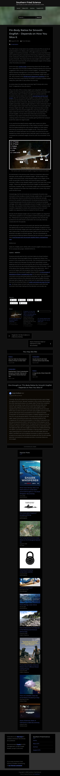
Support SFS (40, 8)
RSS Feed (20, 736)
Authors (32, 8)
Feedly (19, 744)
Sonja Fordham (16, 393)
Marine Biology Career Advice (28, 605)
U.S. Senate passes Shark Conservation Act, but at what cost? (44, 320)
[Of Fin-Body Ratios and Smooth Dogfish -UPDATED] (15, 314)
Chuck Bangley (26, 41)
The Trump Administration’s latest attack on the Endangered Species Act (30, 540)
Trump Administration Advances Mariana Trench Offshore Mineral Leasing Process (29, 667)
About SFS (25, 8)
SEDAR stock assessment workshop (34, 76)
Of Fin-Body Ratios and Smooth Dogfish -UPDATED (15, 320)
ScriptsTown (37, 774)
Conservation (14, 44)
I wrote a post (22, 66)
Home (18, 8)
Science (11, 356)
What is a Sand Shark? (26, 588)
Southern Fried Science (28, 2)
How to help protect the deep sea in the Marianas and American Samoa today (30, 629)
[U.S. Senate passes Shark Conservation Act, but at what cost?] (44, 314)
